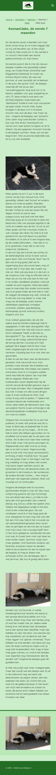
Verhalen (20, 19)
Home (9, 19)
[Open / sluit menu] (52, 5)
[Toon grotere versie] (28, 173)
